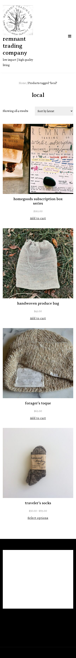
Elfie (56, 652)
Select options (38, 518)
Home (22, 83)
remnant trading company (15, 45)
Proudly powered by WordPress (23, 652)
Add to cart (38, 218)
